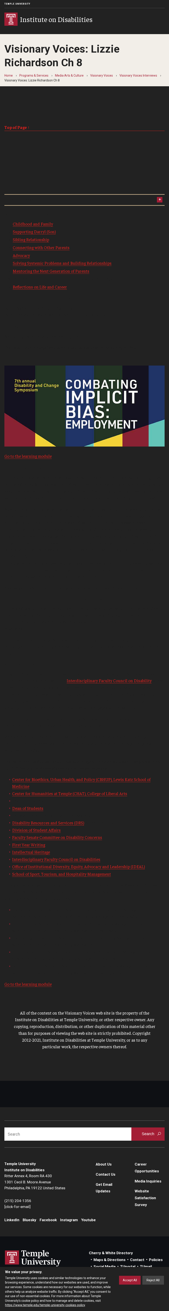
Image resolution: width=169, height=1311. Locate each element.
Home (8, 75)
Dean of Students (27, 808)
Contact (137, 1260)
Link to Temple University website (33, 1258)
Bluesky (29, 1220)
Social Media (105, 1266)
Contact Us (105, 1174)
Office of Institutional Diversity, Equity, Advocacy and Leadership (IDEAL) (78, 866)
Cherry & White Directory (111, 1253)
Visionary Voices (101, 75)
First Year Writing (28, 844)
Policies (156, 1260)
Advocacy (21, 255)
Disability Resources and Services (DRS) (48, 822)
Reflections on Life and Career (40, 286)
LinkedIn (11, 1220)
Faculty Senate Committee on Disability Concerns (57, 837)
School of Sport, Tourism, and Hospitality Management (61, 874)
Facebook (48, 1220)
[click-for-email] (17, 1206)
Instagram (69, 1220)
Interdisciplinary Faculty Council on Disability (109, 680)
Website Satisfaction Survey (145, 1198)
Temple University (17, 3)
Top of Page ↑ (17, 127)
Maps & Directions (109, 1260)
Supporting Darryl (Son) (34, 231)
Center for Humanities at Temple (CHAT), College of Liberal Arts (69, 793)
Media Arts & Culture (69, 75)
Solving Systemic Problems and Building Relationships (62, 263)
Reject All (153, 1280)
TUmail (146, 1266)
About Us (104, 1164)
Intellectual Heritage (31, 852)
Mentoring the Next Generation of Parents (51, 271)
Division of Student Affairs (36, 830)
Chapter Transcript (23, 200)
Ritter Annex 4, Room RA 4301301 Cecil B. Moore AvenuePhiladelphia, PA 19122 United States (34, 1182)
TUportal (127, 1266)
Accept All (130, 1280)
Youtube (88, 1220)
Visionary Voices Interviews (138, 75)
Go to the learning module (28, 456)
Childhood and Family (33, 223)
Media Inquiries (148, 1181)
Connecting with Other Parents (41, 247)
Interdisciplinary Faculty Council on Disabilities (56, 859)
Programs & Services (33, 75)
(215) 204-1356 (17, 1201)
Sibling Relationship (31, 239)
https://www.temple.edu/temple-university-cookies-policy (45, 1305)
